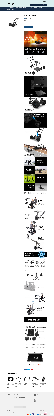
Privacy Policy (36, 398)
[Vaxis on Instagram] (44, 410)
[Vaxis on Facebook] (41, 410)
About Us (8, 410)
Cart (45, 4)
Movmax (8, 399)
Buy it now (28, 27)
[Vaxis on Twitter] (40, 410)
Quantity (25, 20)
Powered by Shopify (14, 412)
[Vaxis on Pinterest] (43, 410)
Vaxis (10, 412)
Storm (8, 398)
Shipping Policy (36, 399)
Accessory (8, 400)
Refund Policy (36, 397)
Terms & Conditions (37, 396)
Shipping (25, 18)
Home (8, 11)
